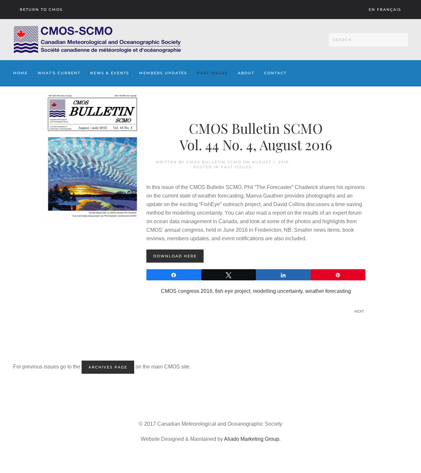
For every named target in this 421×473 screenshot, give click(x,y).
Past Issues (212, 73)
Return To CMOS (41, 9)
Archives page (107, 367)
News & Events (109, 73)
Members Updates (163, 73)
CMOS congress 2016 (186, 291)
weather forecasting (328, 291)
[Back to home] (97, 40)
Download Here (175, 256)
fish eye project (232, 291)
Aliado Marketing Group (251, 439)
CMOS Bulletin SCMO (213, 162)
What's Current (58, 73)
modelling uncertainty (278, 291)
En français (385, 9)
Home (20, 73)
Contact (275, 73)
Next (359, 311)
